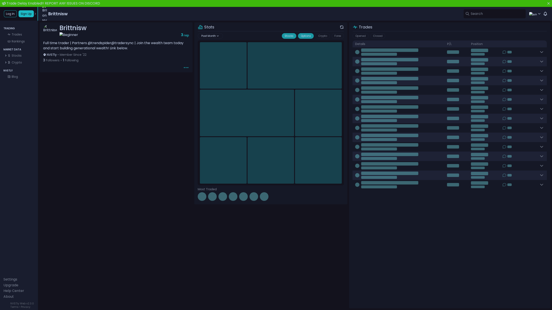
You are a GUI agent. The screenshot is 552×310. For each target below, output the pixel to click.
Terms (14, 307)
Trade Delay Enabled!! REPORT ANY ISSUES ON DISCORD (53, 3)
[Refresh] (342, 27)
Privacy (25, 307)
